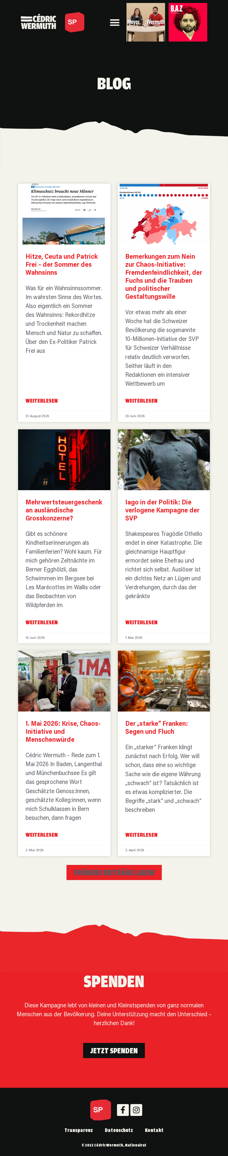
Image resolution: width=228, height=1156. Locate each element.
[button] (115, 22)
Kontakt (154, 1130)
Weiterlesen (42, 400)
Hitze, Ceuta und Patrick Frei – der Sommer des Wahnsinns (62, 265)
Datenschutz (119, 1130)
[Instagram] (136, 1110)
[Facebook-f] (123, 1110)
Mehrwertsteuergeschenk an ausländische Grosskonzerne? (64, 510)
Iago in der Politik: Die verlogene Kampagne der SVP (162, 510)
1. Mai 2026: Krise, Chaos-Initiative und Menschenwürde (63, 732)
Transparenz (78, 1130)
